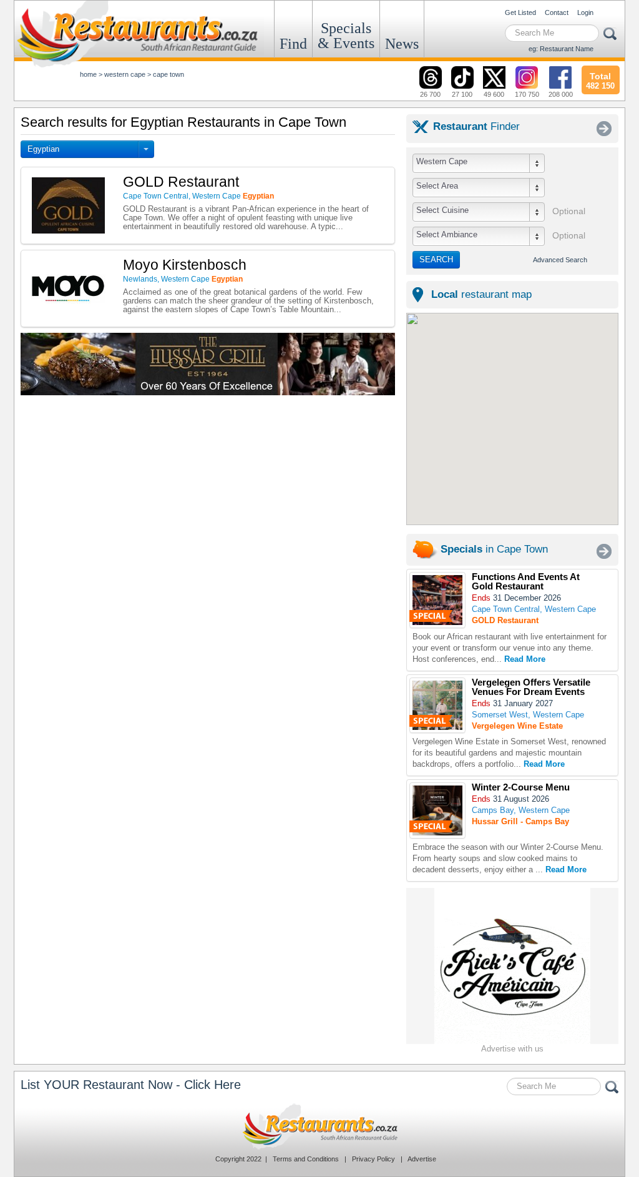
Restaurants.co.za (319, 1126)
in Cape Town (494, 549)
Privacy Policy (373, 1159)
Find (293, 43)
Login (585, 12)
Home (88, 74)
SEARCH (436, 259)
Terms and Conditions (306, 1159)
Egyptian (43, 149)
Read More (524, 659)
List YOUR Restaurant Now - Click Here (131, 1084)
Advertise (421, 1159)
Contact (556, 12)
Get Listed (520, 12)
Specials (346, 36)
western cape (124, 74)
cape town (168, 74)
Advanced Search (560, 259)
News (402, 43)
